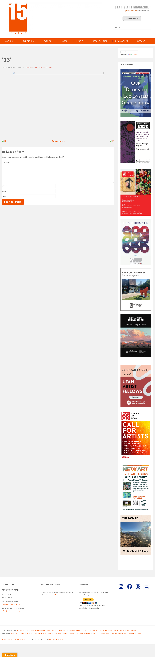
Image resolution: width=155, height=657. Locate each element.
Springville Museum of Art (123, 634)
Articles (9, 41)
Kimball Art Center (101, 634)
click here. (56, 595)
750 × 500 (28, 67)
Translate (135, 54)
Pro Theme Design (55, 639)
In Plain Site (119, 630)
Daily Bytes (52, 630)
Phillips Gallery (17, 634)
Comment (6, 162)
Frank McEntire (83, 634)
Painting (62, 630)
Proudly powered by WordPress (15, 639)
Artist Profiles (106, 630)
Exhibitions (28, 41)
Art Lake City (132, 630)
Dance (94, 630)
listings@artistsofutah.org (11, 604)
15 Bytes (85, 630)
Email (4, 191)
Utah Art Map (121, 41)
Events (47, 41)
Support (141, 41)
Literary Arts (74, 630)
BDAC (72, 634)
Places (64, 41)
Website (5, 196)
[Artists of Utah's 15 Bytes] (54, 18)
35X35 (139, 634)
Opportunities (100, 41)
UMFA (65, 634)
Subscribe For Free (131, 18)
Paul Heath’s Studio (43, 67)
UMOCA (30, 634)
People (80, 41)
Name (4, 186)
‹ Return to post (58, 141)
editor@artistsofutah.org (10, 611)
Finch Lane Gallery (43, 634)
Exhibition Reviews (37, 630)
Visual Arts (21, 630)
